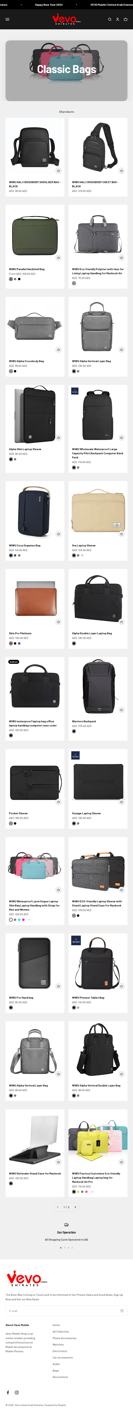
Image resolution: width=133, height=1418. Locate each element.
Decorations (60, 1376)
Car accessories (63, 1357)
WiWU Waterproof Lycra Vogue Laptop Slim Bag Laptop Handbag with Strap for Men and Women (34, 905)
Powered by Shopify (55, 1405)
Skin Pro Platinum (20, 633)
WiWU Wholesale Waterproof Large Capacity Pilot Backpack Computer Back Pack (97, 453)
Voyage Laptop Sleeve (86, 813)
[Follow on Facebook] (8, 1392)
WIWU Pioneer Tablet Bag (88, 997)
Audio (56, 1364)
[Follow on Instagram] (16, 1392)
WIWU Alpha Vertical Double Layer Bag (96, 1085)
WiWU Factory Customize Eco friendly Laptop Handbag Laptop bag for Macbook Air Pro (96, 1177)
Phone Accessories (64, 1338)
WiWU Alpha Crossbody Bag (26, 361)
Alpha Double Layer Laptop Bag (92, 633)
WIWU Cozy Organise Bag (24, 545)
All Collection (61, 1331)
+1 (29, 920)
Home (56, 1325)
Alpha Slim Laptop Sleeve (25, 449)
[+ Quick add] (58, 171)
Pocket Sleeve (18, 813)
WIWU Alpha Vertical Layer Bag (91, 361)
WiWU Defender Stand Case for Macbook (35, 1173)
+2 (92, 1192)
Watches (58, 1344)
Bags (56, 1370)
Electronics (60, 1351)
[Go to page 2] (75, 1207)
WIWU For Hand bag (21, 997)
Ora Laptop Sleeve (84, 545)
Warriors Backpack (84, 721)
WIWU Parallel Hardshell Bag (27, 269)
